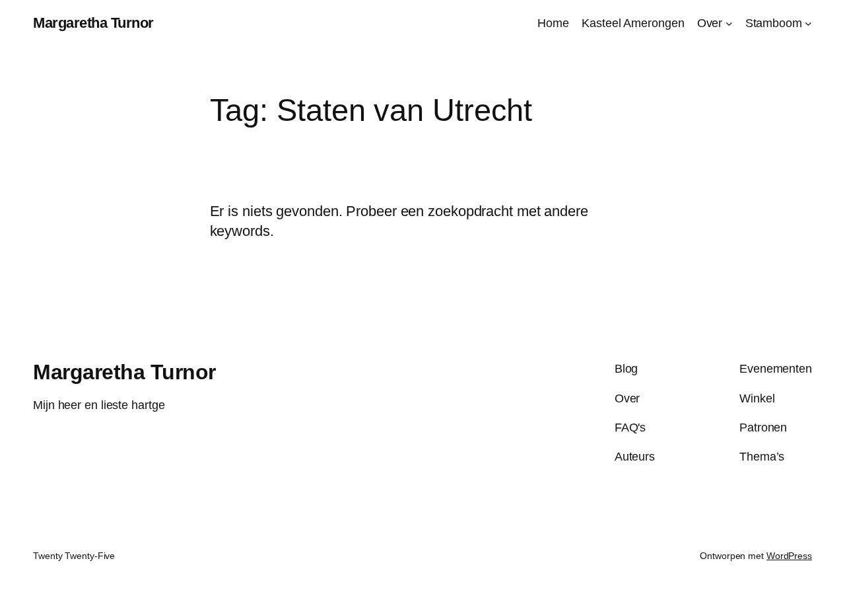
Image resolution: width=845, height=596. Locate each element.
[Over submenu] (729, 23)
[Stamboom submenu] (808, 23)
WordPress (789, 555)
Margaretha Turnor (93, 23)
